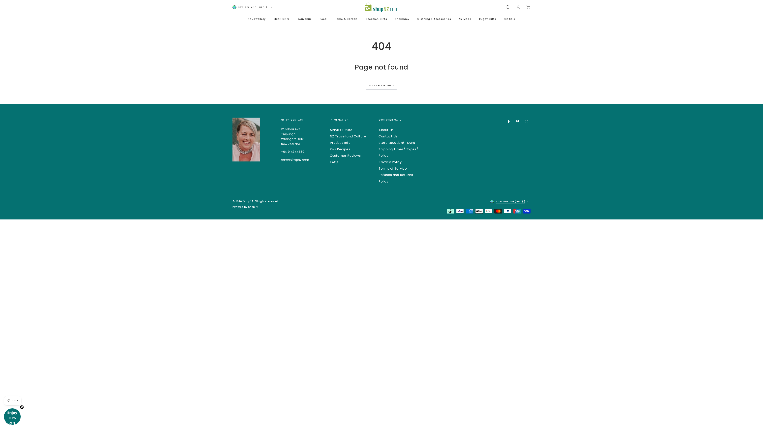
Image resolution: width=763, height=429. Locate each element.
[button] (508, 7)
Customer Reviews (345, 155)
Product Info (340, 142)
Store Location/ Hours (397, 142)
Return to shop (382, 85)
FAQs (334, 162)
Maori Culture (341, 130)
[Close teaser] (22, 407)
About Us (386, 130)
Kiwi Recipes (340, 149)
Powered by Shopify (245, 207)
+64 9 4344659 (292, 152)
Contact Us (388, 136)
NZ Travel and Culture (348, 136)
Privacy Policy (390, 162)
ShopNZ (248, 201)
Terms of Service (393, 168)
